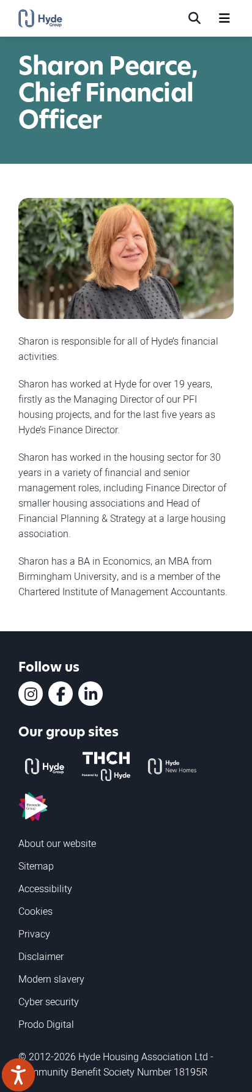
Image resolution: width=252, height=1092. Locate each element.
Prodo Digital (46, 1024)
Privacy (34, 933)
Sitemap (36, 866)
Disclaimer (41, 956)
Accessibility (45, 888)
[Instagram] (30, 693)
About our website (57, 843)
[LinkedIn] (90, 693)
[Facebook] (60, 693)
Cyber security (48, 1001)
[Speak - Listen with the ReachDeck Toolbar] (18, 1074)
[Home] (40, 18)
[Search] (194, 18)
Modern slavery (51, 979)
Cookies (35, 911)
